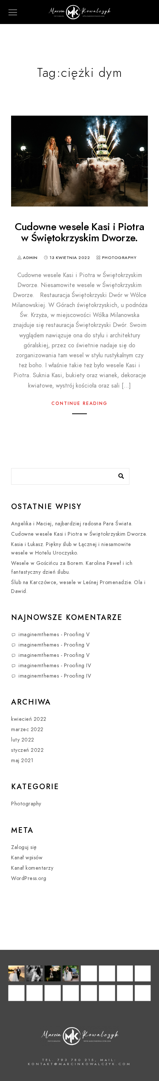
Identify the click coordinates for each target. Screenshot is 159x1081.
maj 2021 (22, 760)
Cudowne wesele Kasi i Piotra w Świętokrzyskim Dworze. (79, 232)
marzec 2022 (27, 729)
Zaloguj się (24, 847)
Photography (119, 257)
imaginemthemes (38, 634)
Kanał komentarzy (32, 868)
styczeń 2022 (27, 750)
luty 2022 (22, 739)
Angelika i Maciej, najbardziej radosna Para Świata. (72, 523)
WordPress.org (29, 878)
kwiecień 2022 (29, 719)
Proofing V (77, 634)
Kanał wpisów (27, 857)
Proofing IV (77, 665)
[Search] (118, 474)
